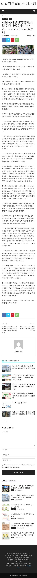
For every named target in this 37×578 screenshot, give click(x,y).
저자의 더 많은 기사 (14, 361)
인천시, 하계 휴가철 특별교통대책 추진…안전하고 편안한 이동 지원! (23, 386)
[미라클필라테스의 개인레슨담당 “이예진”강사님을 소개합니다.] (5, 526)
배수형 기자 (6, 35)
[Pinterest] (12, 40)
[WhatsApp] (17, 40)
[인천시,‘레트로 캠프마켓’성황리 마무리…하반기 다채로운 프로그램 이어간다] (6, 377)
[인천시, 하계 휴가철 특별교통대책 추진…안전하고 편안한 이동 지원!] (6, 386)
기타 (6, 16)
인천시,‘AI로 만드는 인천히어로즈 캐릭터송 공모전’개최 (27, 328)
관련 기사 (4, 361)
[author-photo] (18, 349)
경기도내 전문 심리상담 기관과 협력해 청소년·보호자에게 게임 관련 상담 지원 (9, 329)
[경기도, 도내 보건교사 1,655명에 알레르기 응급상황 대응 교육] (5, 488)
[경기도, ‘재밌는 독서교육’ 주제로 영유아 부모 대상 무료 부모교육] (5, 536)
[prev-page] (3, 421)
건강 (12, 490)
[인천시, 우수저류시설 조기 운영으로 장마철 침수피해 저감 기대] (6, 414)
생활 (10, 18)
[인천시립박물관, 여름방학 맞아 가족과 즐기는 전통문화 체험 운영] (6, 395)
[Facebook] (4, 40)
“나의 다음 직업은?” (19, 403)
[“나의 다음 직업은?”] (6, 405)
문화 (7, 18)
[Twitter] (8, 40)
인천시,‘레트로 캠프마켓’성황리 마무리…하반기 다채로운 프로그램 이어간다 (23, 377)
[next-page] (6, 421)
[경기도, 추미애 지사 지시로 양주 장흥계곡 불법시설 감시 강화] (6, 368)
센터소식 (13, 509)
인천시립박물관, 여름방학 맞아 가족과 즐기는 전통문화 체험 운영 (23, 396)
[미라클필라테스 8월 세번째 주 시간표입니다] (5, 507)
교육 (3, 398)
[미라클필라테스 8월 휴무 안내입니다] (5, 517)
